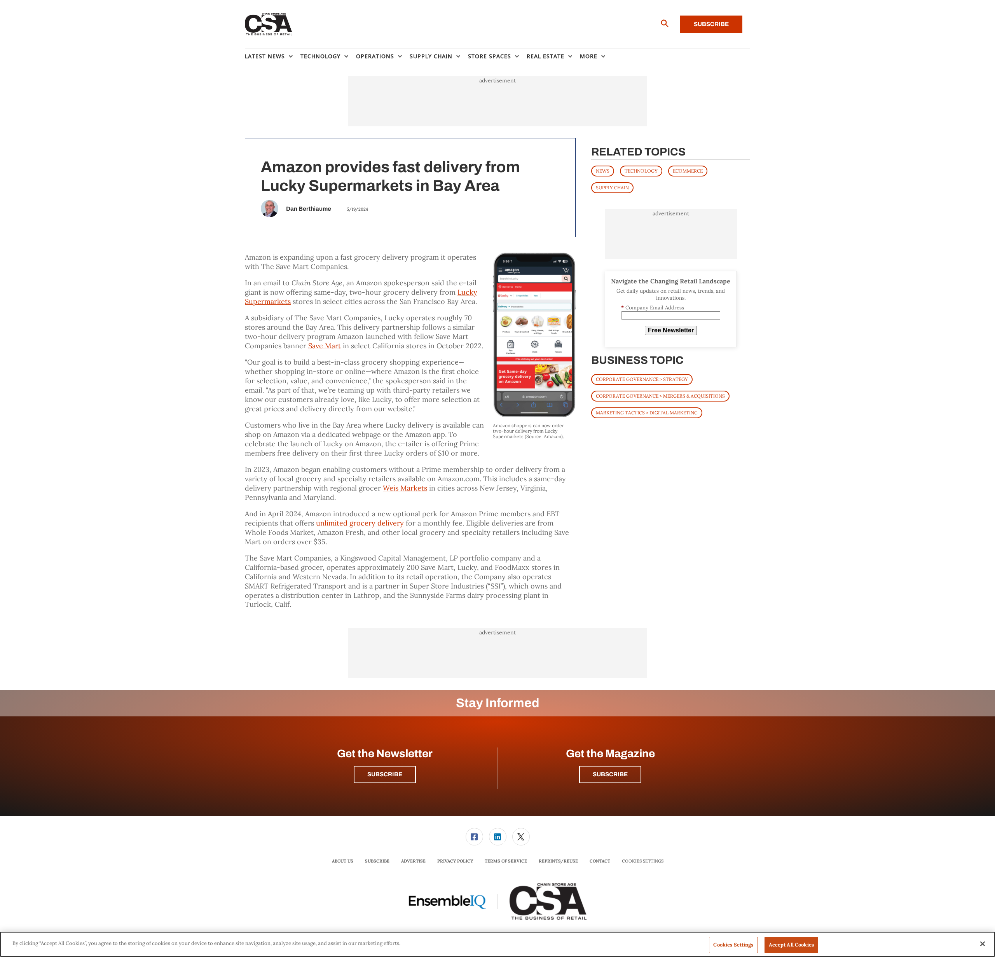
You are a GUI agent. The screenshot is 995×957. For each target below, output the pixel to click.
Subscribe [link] (377, 861)
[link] (474, 836)
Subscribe (711, 24)
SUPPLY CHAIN (612, 187)
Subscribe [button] (384, 774)
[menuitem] (272, 56)
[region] (497, 944)
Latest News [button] (265, 56)
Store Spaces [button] (489, 56)
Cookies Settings (642, 861)
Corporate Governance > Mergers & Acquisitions (660, 396)
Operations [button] (375, 56)
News (602, 171)
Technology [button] (320, 56)
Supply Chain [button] (431, 56)
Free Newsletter (671, 330)
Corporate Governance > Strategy (642, 379)
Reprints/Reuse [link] (558, 861)
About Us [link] (342, 861)
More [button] (588, 56)
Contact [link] (600, 861)
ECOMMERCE (688, 171)
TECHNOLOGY (641, 171)
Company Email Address (652, 307)
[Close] (982, 943)
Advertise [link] (413, 861)
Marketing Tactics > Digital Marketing (647, 413)
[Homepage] (269, 24)
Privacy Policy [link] (455, 861)
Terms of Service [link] (506, 861)
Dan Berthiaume (308, 209)
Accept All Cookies (791, 944)
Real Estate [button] (545, 56)
